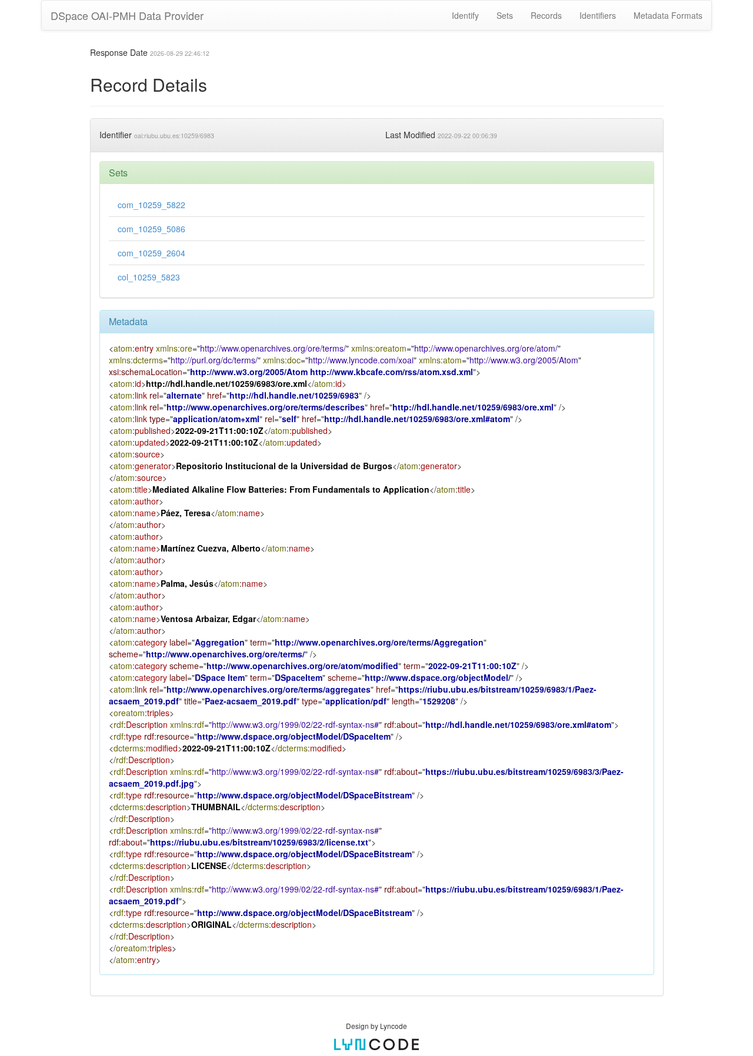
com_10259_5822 (151, 204)
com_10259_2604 (151, 253)
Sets (505, 15)
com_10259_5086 (151, 229)
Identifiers (597, 15)
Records (546, 15)
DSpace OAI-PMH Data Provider (127, 15)
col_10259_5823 (149, 277)
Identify (465, 15)
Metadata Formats (668, 15)
